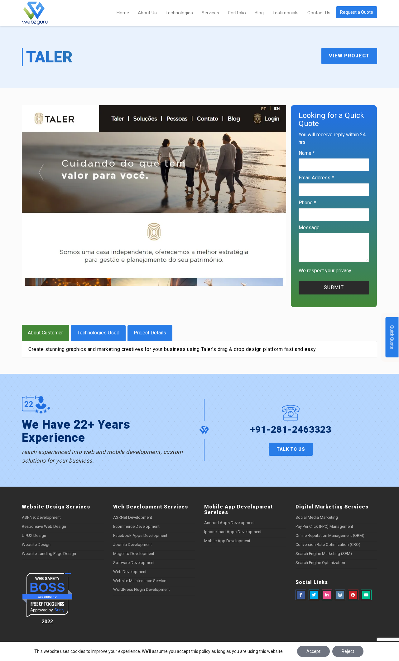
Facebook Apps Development (140, 535)
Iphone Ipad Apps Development (233, 531)
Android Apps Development (229, 522)
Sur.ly (59, 610)
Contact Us (318, 13)
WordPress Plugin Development (141, 589)
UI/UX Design (34, 535)
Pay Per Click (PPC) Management (324, 526)
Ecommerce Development (136, 526)
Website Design (36, 544)
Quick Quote (392, 337)
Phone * (307, 203)
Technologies (179, 13)
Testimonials (285, 13)
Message (309, 228)
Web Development (130, 571)
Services (210, 13)
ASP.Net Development (41, 517)
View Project (349, 56)
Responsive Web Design (44, 526)
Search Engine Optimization (320, 562)
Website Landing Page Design (49, 553)
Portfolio (237, 13)
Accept (313, 651)
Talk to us (290, 449)
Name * (307, 153)
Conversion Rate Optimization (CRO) (328, 544)
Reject (348, 651)
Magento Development (133, 553)
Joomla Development (132, 544)
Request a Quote (356, 12)
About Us (147, 13)
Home (123, 13)
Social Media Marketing (317, 517)
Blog (259, 13)
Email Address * (316, 178)
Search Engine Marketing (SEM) (324, 553)
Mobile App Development (227, 540)
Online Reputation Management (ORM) (330, 535)
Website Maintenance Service (139, 580)
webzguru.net (47, 596)
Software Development (134, 562)
